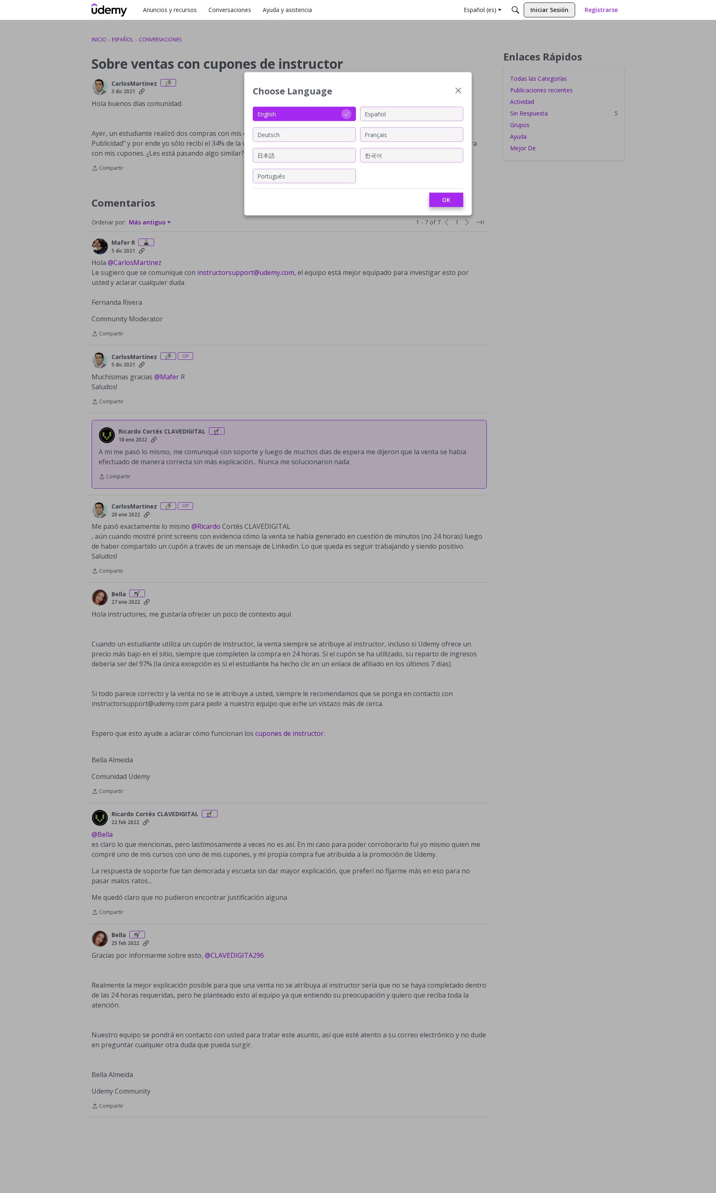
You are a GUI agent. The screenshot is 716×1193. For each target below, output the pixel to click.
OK (446, 200)
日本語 (266, 155)
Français (376, 134)
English (266, 114)
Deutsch (268, 134)
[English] (109, 10)
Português (271, 176)
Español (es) (480, 10)
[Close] (458, 91)
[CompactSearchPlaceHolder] (515, 9)
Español (375, 114)
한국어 (373, 155)
